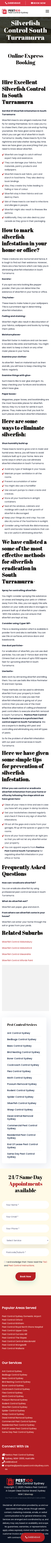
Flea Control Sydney (19, 1071)
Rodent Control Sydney (20, 1090)
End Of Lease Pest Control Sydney (22, 1146)
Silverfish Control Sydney (21, 1103)
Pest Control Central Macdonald (18, 1341)
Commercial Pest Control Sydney (22, 1127)
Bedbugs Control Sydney (21, 1039)
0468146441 (13, 3)
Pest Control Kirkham (13, 1323)
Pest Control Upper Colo (14, 1330)
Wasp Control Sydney (20, 1109)
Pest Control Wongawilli (14, 1344)
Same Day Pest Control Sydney (21, 1155)
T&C (45, 1261)
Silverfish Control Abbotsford (17, 947)
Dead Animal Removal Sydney (20, 1117)
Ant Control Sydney (18, 1033)
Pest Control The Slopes (14, 1337)
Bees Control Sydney (19, 1045)
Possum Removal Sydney (22, 1084)
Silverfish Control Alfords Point (17, 960)
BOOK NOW (39, 3)
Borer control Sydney (19, 1058)
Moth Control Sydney (19, 1077)
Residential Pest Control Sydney (21, 1136)
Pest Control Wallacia (13, 1348)
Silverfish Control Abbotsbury (17, 941)
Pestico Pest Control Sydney (19, 1454)
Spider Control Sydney (20, 1096)
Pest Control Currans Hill (14, 1334)
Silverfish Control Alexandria (16, 954)
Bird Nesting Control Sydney (23, 1052)
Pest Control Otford (12, 1319)
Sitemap (28, 1494)
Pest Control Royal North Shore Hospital (22, 1326)
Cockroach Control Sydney (23, 1065)
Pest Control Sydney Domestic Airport (21, 1316)
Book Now (25, 1276)
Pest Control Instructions (21, 1265)
